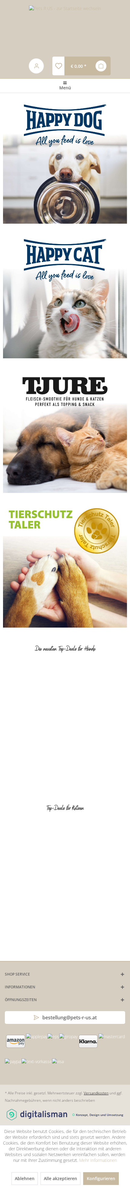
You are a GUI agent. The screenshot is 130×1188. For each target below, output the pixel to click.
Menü (65, 88)
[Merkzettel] (58, 66)
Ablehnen (24, 1178)
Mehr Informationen (98, 1160)
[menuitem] (58, 66)
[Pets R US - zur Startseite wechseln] (65, 28)
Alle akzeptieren (60, 1178)
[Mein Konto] (37, 66)
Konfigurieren (101, 1178)
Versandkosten (96, 1093)
